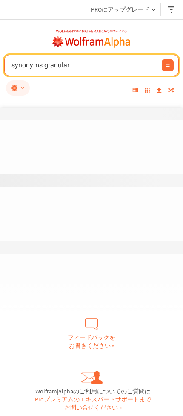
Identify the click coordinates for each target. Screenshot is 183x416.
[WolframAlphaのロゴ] (91, 42)
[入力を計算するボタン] (168, 65)
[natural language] (18, 88)
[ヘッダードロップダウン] (172, 9)
